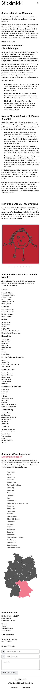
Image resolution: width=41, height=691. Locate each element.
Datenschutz (27, 687)
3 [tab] (15, 267)
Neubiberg (11, 511)
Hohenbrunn (11, 501)
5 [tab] (20, 267)
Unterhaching (12, 545)
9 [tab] (32, 267)
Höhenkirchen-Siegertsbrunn (17, 503)
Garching (10, 488)
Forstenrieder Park (14, 485)
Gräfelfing (10, 490)
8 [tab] (29, 267)
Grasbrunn (11, 493)
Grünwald (10, 495)
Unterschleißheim (13, 548)
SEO (18, 683)
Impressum (14, 687)
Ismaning (10, 506)
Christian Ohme (28, 683)
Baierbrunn (11, 477)
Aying (9, 474)
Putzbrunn (11, 529)
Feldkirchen (11, 482)
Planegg (10, 524)
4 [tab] (18, 267)
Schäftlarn (11, 535)
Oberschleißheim (13, 519)
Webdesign (11, 683)
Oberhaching (12, 516)
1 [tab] (9, 267)
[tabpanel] (20, 244)
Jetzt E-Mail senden (9, 672)
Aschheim (10, 472)
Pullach (10, 527)
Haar (9, 498)
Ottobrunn (11, 521)
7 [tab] (26, 267)
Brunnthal (10, 480)
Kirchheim (11, 508)
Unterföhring (11, 542)
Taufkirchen (11, 540)
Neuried (10, 514)
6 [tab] (23, 267)
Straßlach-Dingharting (15, 537)
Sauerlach (10, 532)
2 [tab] (12, 267)
